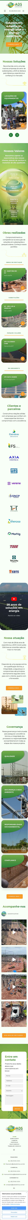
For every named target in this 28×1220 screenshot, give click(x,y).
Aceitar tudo (14, 1208)
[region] (14, 1205)
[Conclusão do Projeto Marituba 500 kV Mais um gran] (14, 932)
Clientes (14, 1140)
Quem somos (14, 1138)
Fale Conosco (14, 1144)
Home (14, 1136)
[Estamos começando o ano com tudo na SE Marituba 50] (14, 1014)
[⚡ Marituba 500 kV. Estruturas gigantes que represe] (14, 987)
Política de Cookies (15, 1204)
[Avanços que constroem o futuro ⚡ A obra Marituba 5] (14, 959)
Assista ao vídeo (14, 616)
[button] (11, 135)
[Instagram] (23, 11)
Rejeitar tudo (14, 1216)
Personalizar (14, 1212)
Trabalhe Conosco (14, 1146)
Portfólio (14, 1142)
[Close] (26, 1192)
